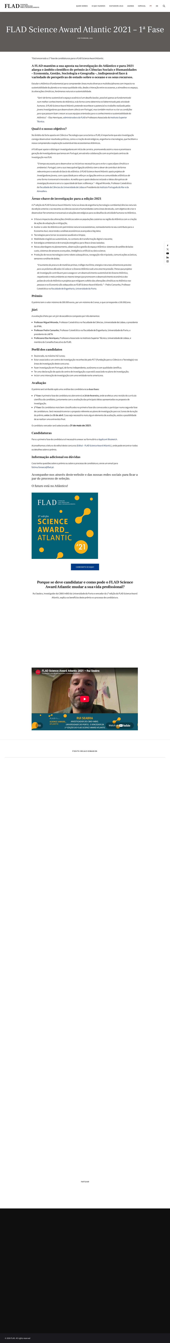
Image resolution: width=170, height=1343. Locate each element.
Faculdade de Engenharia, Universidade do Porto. (74, 288)
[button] (164, 6)
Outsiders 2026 (116, 6)
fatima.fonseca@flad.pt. (43, 467)
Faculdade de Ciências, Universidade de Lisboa (104, 322)
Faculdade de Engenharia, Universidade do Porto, (106, 330)
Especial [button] (142, 6)
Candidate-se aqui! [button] (85, 567)
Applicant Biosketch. (108, 439)
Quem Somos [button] (82, 6)
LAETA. (50, 334)
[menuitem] (82, 6)
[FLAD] (22, 6)
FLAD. (69, 342)
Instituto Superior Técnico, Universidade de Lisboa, (106, 338)
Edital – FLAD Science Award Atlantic (94, 445)
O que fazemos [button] (98, 6)
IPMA (39, 326)
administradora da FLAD (74, 117)
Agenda (130, 6)
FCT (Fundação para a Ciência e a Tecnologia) (113, 359)
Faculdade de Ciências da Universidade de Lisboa (62, 187)
